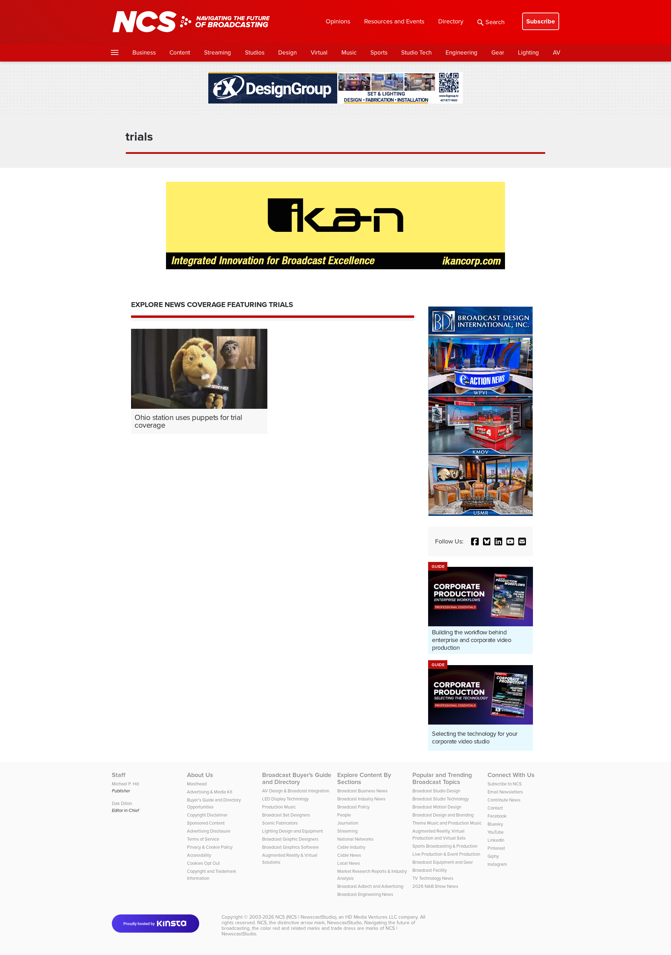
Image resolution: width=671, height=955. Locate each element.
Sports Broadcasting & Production (444, 846)
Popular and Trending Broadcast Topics (442, 778)
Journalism (348, 823)
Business (144, 52)
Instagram (497, 864)
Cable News (349, 855)
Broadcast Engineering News (365, 894)
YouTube (496, 832)
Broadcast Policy (353, 807)
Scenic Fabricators (280, 823)
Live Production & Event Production (446, 854)
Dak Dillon (122, 803)
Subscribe (540, 21)
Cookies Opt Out (203, 863)
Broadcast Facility (429, 870)
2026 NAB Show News (435, 886)
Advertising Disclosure (208, 831)
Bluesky (495, 824)
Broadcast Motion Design (436, 807)
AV (556, 52)
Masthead (197, 784)
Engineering (461, 52)
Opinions (338, 21)
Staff (118, 774)
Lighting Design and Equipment (292, 831)
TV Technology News (432, 878)
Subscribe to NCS (505, 784)
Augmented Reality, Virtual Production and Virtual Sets (439, 834)
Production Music (279, 807)
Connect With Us (511, 774)
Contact (495, 808)
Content (179, 52)
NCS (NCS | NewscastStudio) (305, 917)
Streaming (217, 52)
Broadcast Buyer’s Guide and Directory (296, 778)
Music (348, 52)
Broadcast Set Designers (286, 815)
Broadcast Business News (362, 790)
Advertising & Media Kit (209, 792)
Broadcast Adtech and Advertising (370, 886)
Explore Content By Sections (364, 778)
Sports (379, 52)
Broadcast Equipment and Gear (442, 862)
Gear (497, 52)
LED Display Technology (285, 799)
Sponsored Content (206, 823)
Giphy (493, 856)
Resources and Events (394, 21)
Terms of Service (203, 839)
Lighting (528, 52)
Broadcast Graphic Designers (290, 839)
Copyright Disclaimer (207, 815)
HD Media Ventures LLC (371, 917)
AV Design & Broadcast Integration (295, 790)
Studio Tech (416, 52)
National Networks (355, 839)
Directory (450, 21)
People (344, 815)
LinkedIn (496, 840)
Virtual (319, 52)
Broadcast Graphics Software (290, 847)
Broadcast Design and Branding (443, 815)
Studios (255, 52)
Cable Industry (351, 847)
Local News (348, 863)
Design (287, 52)
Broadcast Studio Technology (440, 799)
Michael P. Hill (125, 784)
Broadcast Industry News (361, 799)
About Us (200, 774)
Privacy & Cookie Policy (209, 847)
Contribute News (504, 800)
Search (495, 22)
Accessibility (199, 855)
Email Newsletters (505, 792)
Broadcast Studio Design (436, 790)
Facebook (497, 816)
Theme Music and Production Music (447, 823)
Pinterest (496, 848)
